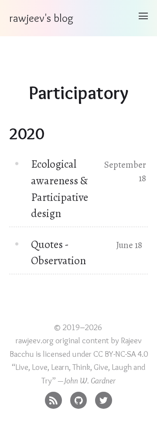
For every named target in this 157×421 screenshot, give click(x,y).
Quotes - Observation (58, 253)
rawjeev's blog (41, 17)
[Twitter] (103, 398)
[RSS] (53, 398)
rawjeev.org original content (62, 340)
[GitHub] (78, 398)
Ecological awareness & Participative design (59, 188)
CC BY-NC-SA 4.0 (120, 354)
